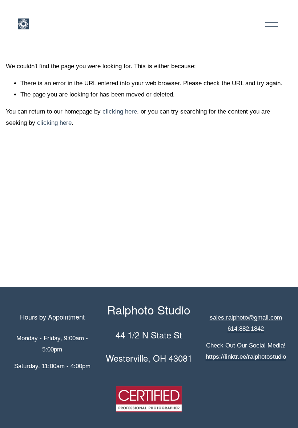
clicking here (119, 111)
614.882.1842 (245, 328)
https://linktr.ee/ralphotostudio (246, 356)
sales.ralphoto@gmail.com (246, 317)
